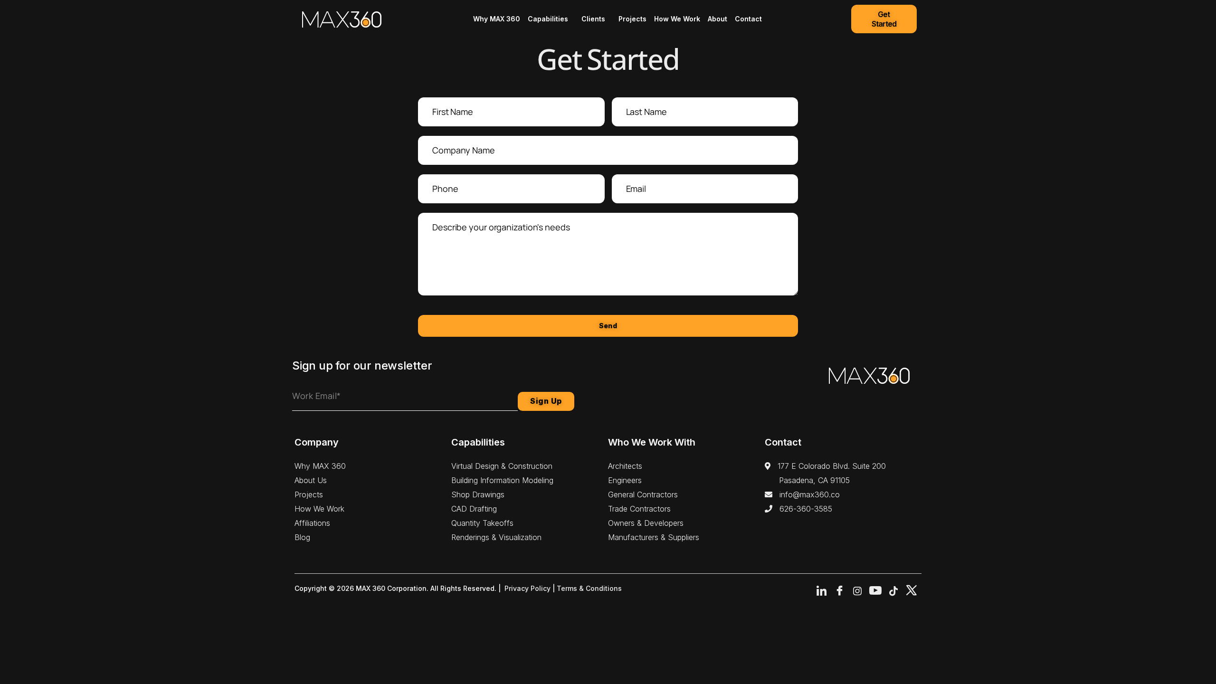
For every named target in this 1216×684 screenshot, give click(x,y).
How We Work (677, 19)
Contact (748, 19)
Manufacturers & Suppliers (653, 537)
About (717, 19)
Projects (632, 19)
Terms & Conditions (589, 588)
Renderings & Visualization (496, 537)
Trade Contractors (639, 508)
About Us (310, 480)
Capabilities (548, 19)
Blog (302, 537)
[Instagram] (857, 591)
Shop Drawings (477, 494)
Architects (625, 466)
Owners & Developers (646, 523)
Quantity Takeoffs (482, 523)
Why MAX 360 (496, 19)
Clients (593, 19)
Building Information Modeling (502, 480)
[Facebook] (840, 591)
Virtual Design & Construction (501, 466)
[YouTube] (875, 591)
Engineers (625, 480)
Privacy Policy (527, 588)
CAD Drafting (474, 508)
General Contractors (643, 494)
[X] (911, 591)
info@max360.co (806, 494)
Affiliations (312, 523)
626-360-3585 (802, 508)
